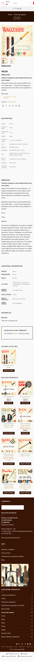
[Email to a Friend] (12, 105)
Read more (9, 402)
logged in (16, 333)
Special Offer (5, 609)
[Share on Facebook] (6, 105)
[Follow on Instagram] (16, 9)
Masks (3, 630)
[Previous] (4, 41)
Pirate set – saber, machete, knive (9, 426)
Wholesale (9, 646)
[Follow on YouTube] (20, 9)
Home (10, 14)
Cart (16, 646)
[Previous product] (18, 18)
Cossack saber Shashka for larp (8, 487)
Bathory (9, 398)
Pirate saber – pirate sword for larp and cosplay (25, 488)
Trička (3, 598)
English (8, 1)
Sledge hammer (25, 455)
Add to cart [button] (25, 402)
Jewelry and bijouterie (8, 595)
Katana (9, 367)
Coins (3, 616)
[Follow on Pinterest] (18, 9)
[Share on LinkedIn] (19, 105)
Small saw (25, 398)
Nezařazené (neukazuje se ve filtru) (12, 605)
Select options (8, 370)
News (3, 619)
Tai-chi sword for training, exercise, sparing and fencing (25, 427)
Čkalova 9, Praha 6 (7, 525)
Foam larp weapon (20, 14)
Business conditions (7, 549)
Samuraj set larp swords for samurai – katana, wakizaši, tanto (9, 458)
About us (30, 646)
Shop (3, 646)
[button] (3, 3)
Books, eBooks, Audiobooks (10, 637)
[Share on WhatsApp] (3, 105)
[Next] (29, 41)
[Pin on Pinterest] (16, 105)
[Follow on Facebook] (13, 9)
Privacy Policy (6, 553)
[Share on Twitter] (9, 105)
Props (3, 626)
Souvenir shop (6, 633)
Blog (2, 560)
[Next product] (15, 18)
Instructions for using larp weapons (12, 556)
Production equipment (8, 602)
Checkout (22, 646)
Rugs (3, 623)
